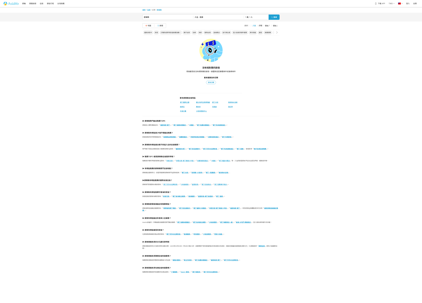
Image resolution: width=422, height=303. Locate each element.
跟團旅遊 (32, 3)
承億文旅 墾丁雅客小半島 (185, 161)
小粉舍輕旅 (184, 184)
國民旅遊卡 (148, 32)
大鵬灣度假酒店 (202, 161)
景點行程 (50, 3)
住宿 (41, 3)
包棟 (194, 32)
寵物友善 (208, 32)
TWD (391, 3)
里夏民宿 (195, 184)
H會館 (213, 161)
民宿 (156, 32)
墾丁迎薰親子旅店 (220, 184)
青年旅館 (253, 32)
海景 (200, 32)
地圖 (149, 25)
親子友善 (187, 32)
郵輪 (24, 3)
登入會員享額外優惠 (240, 32)
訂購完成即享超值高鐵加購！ (171, 32)
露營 (260, 32)
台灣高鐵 (60, 3)
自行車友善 (226, 32)
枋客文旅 (169, 161)
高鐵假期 (268, 32)
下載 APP (381, 3)
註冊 (415, 3)
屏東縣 (146, 17)
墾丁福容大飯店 (224, 161)
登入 (408, 3)
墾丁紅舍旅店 (206, 184)
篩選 (161, 25)
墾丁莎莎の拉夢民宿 (170, 184)
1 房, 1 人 (249, 17)
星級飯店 (217, 32)
